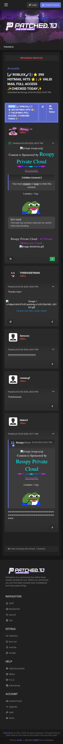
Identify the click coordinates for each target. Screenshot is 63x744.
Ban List (12, 641)
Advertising (14, 685)
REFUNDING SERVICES (31, 58)
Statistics (13, 636)
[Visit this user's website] (10, 259)
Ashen (19, 740)
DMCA (11, 674)
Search (12, 615)
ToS (10, 620)
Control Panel (15, 701)
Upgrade (12, 706)
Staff (11, 603)
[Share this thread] (42, 112)
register (27, 183)
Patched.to (9, 47)
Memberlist (14, 609)
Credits (12, 653)
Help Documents (16, 668)
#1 (53, 143)
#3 (53, 349)
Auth (10, 712)
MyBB (35, 740)
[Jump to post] (13, 445)
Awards (12, 647)
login (36, 183)
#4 (53, 392)
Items (11, 718)
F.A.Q (11, 680)
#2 (53, 286)
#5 (53, 434)
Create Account (52, 5)
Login (34, 5)
